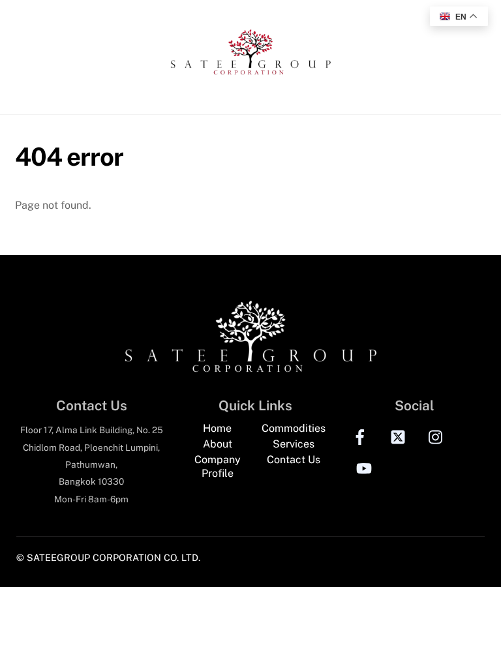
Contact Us (293, 459)
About (217, 444)
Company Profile (217, 466)
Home (217, 428)
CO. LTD (181, 557)
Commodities (294, 428)
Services (293, 444)
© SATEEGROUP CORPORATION (88, 557)
